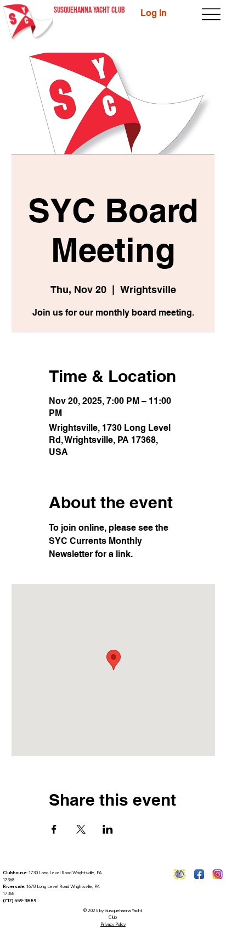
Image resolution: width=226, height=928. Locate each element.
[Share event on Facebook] (54, 829)
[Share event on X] (81, 829)
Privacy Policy (113, 924)
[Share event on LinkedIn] (108, 829)
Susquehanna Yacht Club (89, 10)
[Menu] (211, 14)
